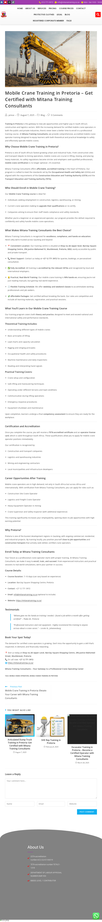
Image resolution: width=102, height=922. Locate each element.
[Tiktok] (13, 2)
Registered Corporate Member (48, 20)
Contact (81, 8)
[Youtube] (5, 2)
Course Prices (66, 8)
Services (42, 8)
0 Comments (57, 115)
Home (20, 8)
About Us (30, 8)
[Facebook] (1, 2)
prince (11, 115)
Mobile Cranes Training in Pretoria (44, 676)
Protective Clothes (44, 14)
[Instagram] (9, 2)
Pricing (52, 8)
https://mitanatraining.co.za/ (29, 600)
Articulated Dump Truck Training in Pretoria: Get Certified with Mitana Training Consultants (20, 744)
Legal (59, 14)
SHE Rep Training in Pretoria (51, 741)
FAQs (69, 20)
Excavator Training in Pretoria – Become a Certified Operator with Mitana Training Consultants (82, 753)
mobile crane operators (19, 676)
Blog (67, 14)
